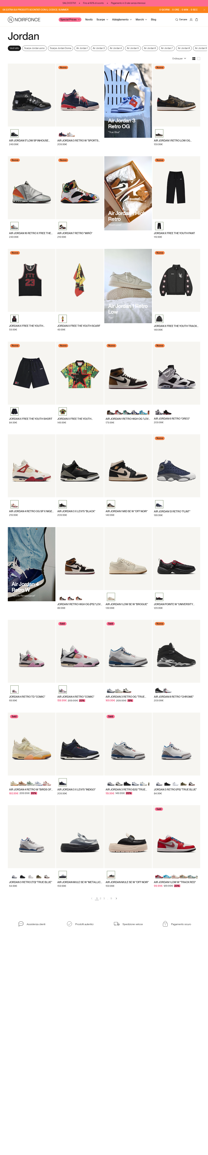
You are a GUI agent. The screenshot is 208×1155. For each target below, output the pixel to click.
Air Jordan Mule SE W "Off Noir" (127, 882)
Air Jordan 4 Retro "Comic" (75, 696)
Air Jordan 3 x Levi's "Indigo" (76, 789)
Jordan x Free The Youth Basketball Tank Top (26, 326)
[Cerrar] (204, 10)
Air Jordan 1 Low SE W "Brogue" (127, 604)
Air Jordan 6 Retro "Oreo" (172, 418)
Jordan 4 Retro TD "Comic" (27, 696)
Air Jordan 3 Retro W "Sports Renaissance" (77, 140)
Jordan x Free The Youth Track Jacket (175, 326)
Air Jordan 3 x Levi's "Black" (76, 511)
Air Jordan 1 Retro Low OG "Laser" (172, 140)
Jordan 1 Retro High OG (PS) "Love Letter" (79, 604)
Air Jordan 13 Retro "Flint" (172, 511)
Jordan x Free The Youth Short (30, 418)
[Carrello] (197, 19)
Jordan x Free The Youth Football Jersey (74, 418)
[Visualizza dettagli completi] (176, 311)
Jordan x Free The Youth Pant (174, 233)
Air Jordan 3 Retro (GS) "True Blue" (125, 789)
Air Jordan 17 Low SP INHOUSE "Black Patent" (28, 140)
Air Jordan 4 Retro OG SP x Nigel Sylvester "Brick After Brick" (31, 511)
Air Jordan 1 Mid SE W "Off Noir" (127, 511)
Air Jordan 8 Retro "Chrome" (174, 696)
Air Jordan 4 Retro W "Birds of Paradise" (30, 789)
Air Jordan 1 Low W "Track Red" (175, 882)
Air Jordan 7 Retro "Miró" (74, 233)
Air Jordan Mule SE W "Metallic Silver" (79, 882)
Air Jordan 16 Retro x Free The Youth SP (30, 233)
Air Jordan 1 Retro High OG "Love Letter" (128, 418)
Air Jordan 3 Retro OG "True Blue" (125, 696)
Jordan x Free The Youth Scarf (78, 326)
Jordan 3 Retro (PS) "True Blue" (175, 789)
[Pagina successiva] (116, 898)
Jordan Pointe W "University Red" (173, 604)
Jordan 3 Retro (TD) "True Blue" (30, 882)
